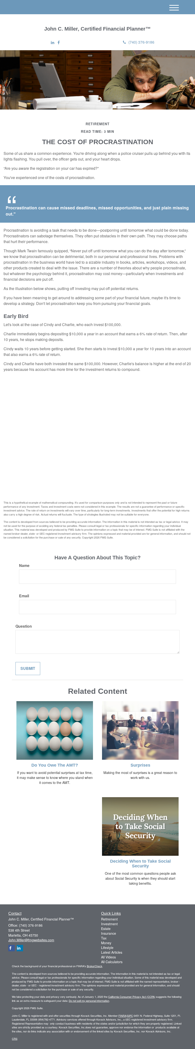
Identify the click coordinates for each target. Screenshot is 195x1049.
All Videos (108, 957)
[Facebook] (59, 42)
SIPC (130, 1015)
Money (106, 942)
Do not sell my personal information (89, 1001)
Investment (109, 923)
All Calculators (111, 961)
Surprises (140, 765)
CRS (14, 1038)
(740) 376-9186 (141, 42)
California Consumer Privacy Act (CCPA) (131, 996)
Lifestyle (107, 947)
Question (23, 626)
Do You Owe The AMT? (54, 765)
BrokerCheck (94, 966)
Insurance (108, 933)
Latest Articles (111, 952)
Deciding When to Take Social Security (140, 863)
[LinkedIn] (52, 42)
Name (24, 565)
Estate (106, 928)
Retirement (109, 919)
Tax (104, 938)
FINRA (122, 1015)
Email (24, 595)
